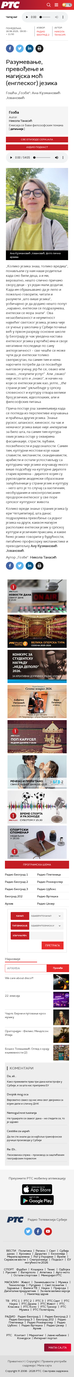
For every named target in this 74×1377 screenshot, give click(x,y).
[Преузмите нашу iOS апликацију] (37, 1189)
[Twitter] (20, 48)
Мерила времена (18, 1256)
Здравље (13, 1288)
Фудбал (21, 1269)
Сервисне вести (15, 1259)
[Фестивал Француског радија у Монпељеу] (37, 631)
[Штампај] (39, 48)
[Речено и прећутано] (37, 771)
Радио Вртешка (47, 896)
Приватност (16, 1361)
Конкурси (23, 1338)
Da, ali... (11, 1076)
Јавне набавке (57, 1335)
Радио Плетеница (49, 874)
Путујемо (35, 1285)
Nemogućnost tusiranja (22, 1113)
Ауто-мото (63, 1272)
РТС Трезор (48, 1306)
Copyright (32, 1361)
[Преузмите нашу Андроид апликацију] (37, 1200)
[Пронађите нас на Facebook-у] (38, 1231)
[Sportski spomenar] (37, 842)
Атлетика (46, 1272)
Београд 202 (13, 896)
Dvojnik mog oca (17, 1094)
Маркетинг (36, 1335)
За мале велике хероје (55, 1291)
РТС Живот (47, 1303)
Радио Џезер (46, 903)
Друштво (41, 1253)
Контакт (20, 1335)
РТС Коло (30, 1306)
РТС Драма (29, 1303)
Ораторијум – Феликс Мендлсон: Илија (27, 1033)
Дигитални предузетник (20, 1291)
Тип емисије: (19, 925)
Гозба (14, 112)
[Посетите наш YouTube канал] (48, 1231)
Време (61, 1256)
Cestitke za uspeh (18, 1131)
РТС (9, 1335)
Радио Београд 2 (16, 882)
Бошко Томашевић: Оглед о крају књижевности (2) (27, 1050)
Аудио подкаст (37, 147)
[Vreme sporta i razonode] (37, 807)
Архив (9, 903)
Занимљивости (44, 1282)
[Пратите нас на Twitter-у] (28, 1231)
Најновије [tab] (12, 959)
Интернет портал (45, 1338)
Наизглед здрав (37, 1294)
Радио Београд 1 (16, 874)
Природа (59, 1288)
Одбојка (64, 1269)
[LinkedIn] (30, 48)
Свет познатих (54, 1285)
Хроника (25, 1253)
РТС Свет (53, 1301)
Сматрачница (39, 1259)
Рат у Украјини (43, 1256)
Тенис (51, 1269)
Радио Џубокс (46, 889)
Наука (45, 1288)
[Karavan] (37, 736)
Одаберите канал (41, 916)
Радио (10, 1316)
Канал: (20, 916)
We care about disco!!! (19, 978)
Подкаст (57, 1259)
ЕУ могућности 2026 (48, 1261)
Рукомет (11, 1272)
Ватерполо (28, 1272)
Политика (25, 1250)
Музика (63, 1282)
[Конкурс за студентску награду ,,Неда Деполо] (37, 666)
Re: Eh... (12, 1149)
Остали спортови (25, 1275)
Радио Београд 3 (16, 889)
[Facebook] (10, 48)
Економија (58, 1253)
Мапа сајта (58, 1347)
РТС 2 (28, 1301)
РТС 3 (39, 1301)
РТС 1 (16, 1301)
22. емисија (12, 995)
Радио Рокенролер (50, 882)
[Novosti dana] (37, 596)
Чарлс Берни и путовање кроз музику (25, 1015)
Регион (40, 1250)
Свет (52, 1250)
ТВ (7, 1301)
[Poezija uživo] (37, 701)
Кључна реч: (20, 935)
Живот (25, 1282)
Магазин (12, 1282)
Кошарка (37, 1269)
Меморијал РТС (51, 1275)
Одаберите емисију (42, 925)
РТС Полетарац (43, 1309)
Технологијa (17, 1285)
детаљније (16, 129)
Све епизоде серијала (37, 139)
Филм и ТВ (30, 1288)
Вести (11, 1250)
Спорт (9, 1269)
